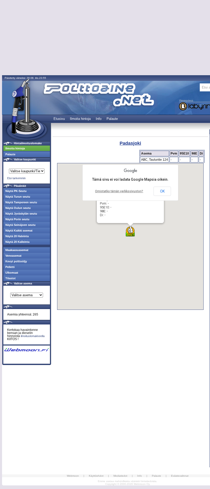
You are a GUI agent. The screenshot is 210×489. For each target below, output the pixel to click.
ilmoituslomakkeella (33, 336)
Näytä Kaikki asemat (19, 230)
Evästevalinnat (179, 475)
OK (162, 191)
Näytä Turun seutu (17, 196)
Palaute (112, 119)
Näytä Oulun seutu (18, 207)
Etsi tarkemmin (16, 178)
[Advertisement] (130, 356)
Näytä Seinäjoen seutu (20, 224)
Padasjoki (130, 143)
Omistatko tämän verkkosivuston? (119, 191)
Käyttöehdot (96, 475)
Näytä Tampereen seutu (21, 202)
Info (98, 119)
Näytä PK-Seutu (16, 191)
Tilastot (10, 278)
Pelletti (10, 267)
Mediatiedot (120, 475)
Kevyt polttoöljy (16, 261)
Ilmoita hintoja (80, 119)
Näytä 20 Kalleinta (17, 241)
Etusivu (59, 119)
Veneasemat (13, 255)
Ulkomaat (11, 272)
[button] (130, 231)
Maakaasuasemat (16, 250)
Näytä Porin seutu (17, 219)
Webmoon (73, 475)
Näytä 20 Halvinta (17, 236)
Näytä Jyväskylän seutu (21, 213)
